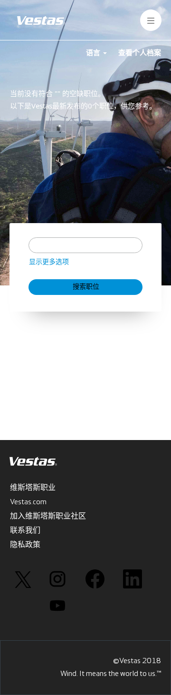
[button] (151, 20)
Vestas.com (28, 502)
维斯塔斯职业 (33, 488)
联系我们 (25, 531)
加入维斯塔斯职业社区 (48, 516)
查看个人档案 (139, 53)
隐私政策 (25, 545)
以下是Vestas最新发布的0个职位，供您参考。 (83, 105)
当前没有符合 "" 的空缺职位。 (57, 93)
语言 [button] (94, 53)
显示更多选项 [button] (49, 262)
